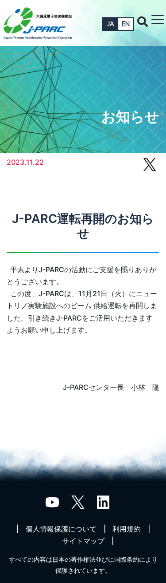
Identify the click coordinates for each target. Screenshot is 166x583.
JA (110, 24)
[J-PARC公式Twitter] (78, 501)
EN (126, 24)
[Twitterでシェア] (149, 168)
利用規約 (126, 528)
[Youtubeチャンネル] (52, 501)
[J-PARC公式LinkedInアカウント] (103, 501)
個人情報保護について (61, 528)
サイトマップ (83, 540)
